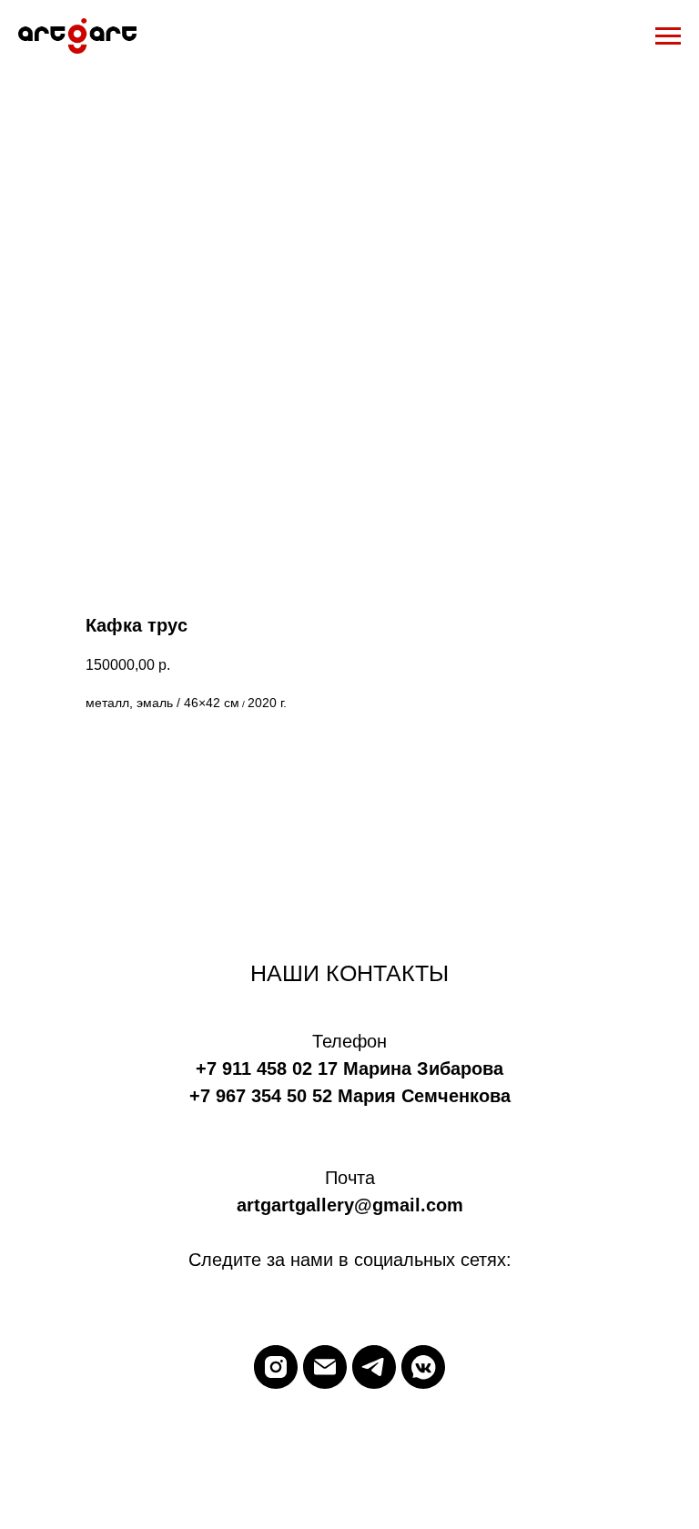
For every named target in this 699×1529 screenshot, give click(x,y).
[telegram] (374, 1367)
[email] (325, 1367)
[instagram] (276, 1367)
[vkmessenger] (423, 1367)
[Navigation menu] (668, 36)
